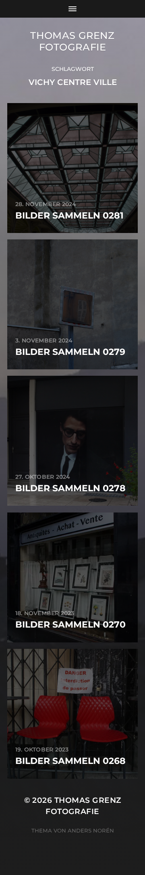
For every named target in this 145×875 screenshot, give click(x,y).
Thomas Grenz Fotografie (72, 41)
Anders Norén (91, 830)
